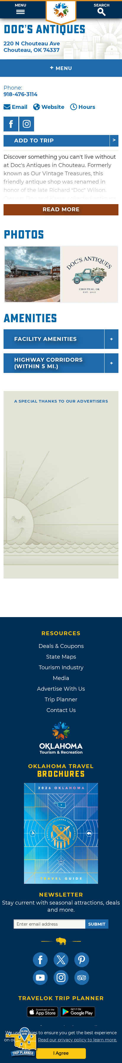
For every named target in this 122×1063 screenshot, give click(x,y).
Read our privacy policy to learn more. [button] (77, 1040)
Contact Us (61, 710)
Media (61, 678)
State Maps (61, 657)
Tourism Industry (61, 667)
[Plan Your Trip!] (21, 1042)
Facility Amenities (45, 339)
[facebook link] (40, 959)
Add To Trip (34, 140)
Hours (86, 107)
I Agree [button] (61, 1053)
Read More (61, 209)
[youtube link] (40, 977)
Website (52, 107)
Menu (20, 5)
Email (19, 107)
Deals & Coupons (61, 646)
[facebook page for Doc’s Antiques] (11, 124)
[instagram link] (61, 977)
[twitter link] (61, 959)
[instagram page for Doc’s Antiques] (26, 124)
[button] (20, 9)
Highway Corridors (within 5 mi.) (48, 363)
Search (102, 5)
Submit (96, 924)
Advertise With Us (61, 689)
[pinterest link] (81, 959)
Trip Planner (61, 699)
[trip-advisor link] (81, 977)
